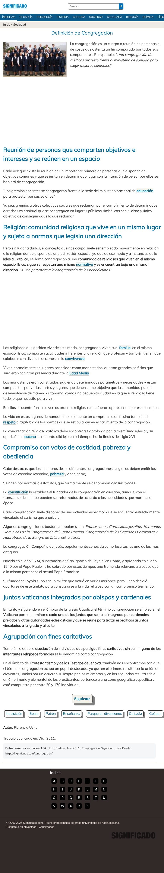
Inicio (6, 24)
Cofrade (155, 713)
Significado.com (15, 6)
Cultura (79, 17)
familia (124, 347)
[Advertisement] (82, 109)
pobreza (57, 474)
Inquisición (14, 713)
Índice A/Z (8, 17)
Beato (33, 713)
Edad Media (79, 373)
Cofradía (135, 713)
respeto (9, 422)
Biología (132, 17)
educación (144, 190)
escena (30, 436)
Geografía (114, 17)
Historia (63, 17)
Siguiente (82, 698)
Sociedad (96, 17)
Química (147, 17)
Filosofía (25, 17)
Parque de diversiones (105, 713)
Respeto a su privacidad (21, 826)
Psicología (44, 17)
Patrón (51, 713)
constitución (18, 492)
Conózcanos (46, 826)
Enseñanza (71, 713)
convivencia (75, 358)
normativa (84, 264)
